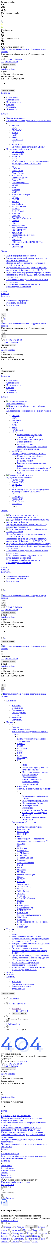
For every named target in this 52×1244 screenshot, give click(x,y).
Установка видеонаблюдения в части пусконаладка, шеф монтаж (23, 285)
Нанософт (16, 239)
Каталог (4, 114)
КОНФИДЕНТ (18, 230)
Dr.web (15, 185)
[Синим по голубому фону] (2, 22)
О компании (12, 97)
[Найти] (3, 336)
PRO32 (15, 197)
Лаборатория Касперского (23, 235)
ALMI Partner (18, 173)
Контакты (5, 296)
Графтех (15, 220)
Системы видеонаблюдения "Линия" (28, 147)
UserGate (16, 216)
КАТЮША (17, 144)
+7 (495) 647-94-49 (13, 59)
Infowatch (16, 190)
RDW (14, 137)
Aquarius (15, 125)
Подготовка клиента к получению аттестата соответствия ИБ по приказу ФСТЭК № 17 (26, 269)
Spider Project (18, 211)
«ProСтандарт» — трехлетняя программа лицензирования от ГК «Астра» (30, 162)
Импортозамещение (15, 118)
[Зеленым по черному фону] (2, 28)
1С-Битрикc (17, 168)
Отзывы (10, 104)
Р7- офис (16, 244)
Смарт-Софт (17, 247)
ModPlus (15, 192)
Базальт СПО (18, 154)
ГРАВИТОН (17, 140)
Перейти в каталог (9, 1220)
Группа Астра (18, 151)
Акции (4, 291)
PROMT (15, 199)
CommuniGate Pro (20, 178)
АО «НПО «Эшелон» (21, 218)
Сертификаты (12, 100)
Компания (5, 93)
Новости (5, 293)
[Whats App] (7, 310)
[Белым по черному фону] (2, 19)
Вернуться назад (8, 1061)
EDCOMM (16, 130)
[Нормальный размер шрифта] (3, 7)
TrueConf (16, 213)
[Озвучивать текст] (2, 41)
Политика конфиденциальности (15, 1182)
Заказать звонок (8, 64)
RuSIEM (15, 201)
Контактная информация (17, 300)
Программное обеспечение (18, 149)
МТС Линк (17, 237)
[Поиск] (3, 315)
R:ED (14, 135)
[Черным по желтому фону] (2, 25)
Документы (11, 109)
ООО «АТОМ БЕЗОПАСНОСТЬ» (27, 242)
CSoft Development (20, 182)
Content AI (16, 180)
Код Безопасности (20, 228)
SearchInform (17, 204)
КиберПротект (18, 225)
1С (13, 166)
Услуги (4, 251)
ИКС (14, 223)
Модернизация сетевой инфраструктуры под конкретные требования (26, 259)
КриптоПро (17, 232)
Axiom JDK (17, 175)
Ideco (14, 187)
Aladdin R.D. (17, 170)
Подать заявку (8, 90)
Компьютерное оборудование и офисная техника (28, 121)
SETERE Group (19, 206)
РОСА (14, 159)
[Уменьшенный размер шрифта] (2, 4)
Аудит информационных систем (21, 256)
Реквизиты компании (16, 303)
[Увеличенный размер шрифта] (3, 11)
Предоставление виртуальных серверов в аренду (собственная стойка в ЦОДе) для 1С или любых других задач (28, 274)
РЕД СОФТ (17, 156)
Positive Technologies (21, 194)
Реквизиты (11, 107)
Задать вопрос (12, 305)
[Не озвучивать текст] (2, 44)
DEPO (14, 128)
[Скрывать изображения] (2, 36)
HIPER (15, 132)
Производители (13, 102)
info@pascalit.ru (8, 69)
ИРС (14, 142)
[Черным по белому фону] (2, 16)
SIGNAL (16, 209)
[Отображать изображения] (2, 33)
